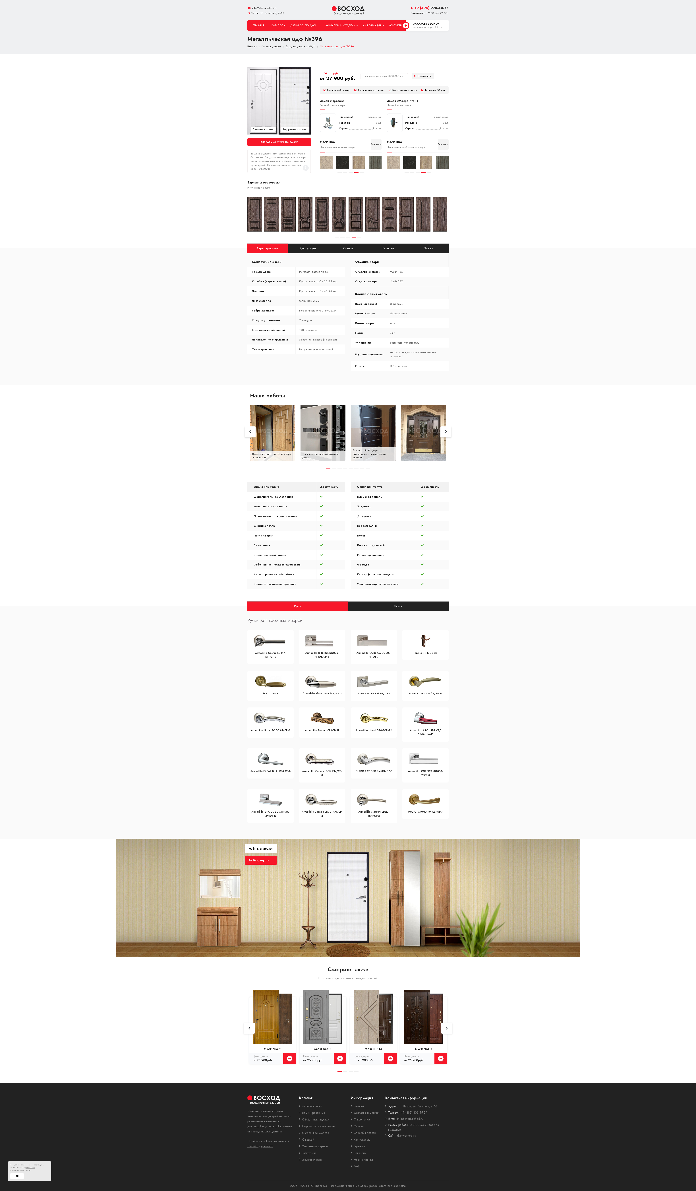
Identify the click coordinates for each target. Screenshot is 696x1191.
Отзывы (359, 1126)
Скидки (359, 1106)
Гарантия (359, 1146)
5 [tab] (362, 172)
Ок (17, 1176)
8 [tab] (368, 468)
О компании (362, 1119)
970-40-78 (432, 7)
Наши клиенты (363, 1160)
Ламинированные (313, 1113)
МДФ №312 (272, 1049)
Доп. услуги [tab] (308, 248)
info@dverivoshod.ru (264, 8)
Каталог (277, 25)
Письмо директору (260, 1146)
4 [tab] (356, 172)
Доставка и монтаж (366, 1113)
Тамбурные (309, 1153)
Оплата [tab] (348, 248)
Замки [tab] (398, 606)
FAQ (357, 1166)
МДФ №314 (373, 1049)
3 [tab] (351, 172)
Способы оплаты (365, 1133)
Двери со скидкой (303, 25)
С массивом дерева (315, 1133)
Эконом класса (312, 1106)
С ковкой (308, 1140)
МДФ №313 (323, 1049)
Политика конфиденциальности (268, 1141)
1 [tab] (339, 172)
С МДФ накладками (315, 1119)
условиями (30, 1167)
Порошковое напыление (318, 1126)
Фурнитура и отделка (340, 25)
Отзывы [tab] (429, 248)
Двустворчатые (312, 1160)
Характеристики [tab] (267, 248)
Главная (258, 25)
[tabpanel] (326, 162)
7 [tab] (362, 468)
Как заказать (362, 1140)
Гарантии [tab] (388, 248)
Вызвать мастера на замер (279, 142)
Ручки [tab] (298, 606)
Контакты (395, 25)
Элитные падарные (315, 1146)
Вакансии (360, 1153)
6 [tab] (356, 468)
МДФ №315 (423, 1049)
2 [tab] (345, 172)
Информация (372, 25)
